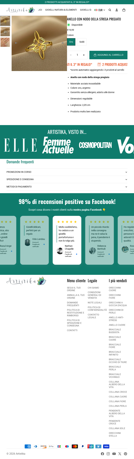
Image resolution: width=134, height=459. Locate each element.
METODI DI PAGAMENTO (19, 186)
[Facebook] (102, 454)
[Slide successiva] (63, 43)
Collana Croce (118, 392)
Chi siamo (93, 287)
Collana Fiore (117, 401)
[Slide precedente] (15, 43)
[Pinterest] (125, 454)
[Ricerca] (109, 10)
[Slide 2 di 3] (5, 31)
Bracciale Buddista (115, 331)
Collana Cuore (118, 396)
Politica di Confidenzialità (97, 308)
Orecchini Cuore (115, 289)
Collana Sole (117, 428)
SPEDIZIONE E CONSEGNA (20, 179)
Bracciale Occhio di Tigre (118, 360)
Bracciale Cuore (115, 338)
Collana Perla (118, 406)
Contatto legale (93, 316)
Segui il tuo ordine (74, 289)
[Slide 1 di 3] (5, 20)
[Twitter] (120, 454)
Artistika (20, 453)
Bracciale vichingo (115, 375)
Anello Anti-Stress (116, 319)
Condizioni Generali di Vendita (94, 295)
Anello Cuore (117, 325)
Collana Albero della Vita (117, 384)
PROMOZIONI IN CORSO (19, 172)
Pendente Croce (114, 422)
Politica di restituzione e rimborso (75, 313)
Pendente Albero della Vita (117, 413)
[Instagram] (108, 454)
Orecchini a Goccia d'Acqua (118, 304)
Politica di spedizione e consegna (74, 323)
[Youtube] (114, 454)
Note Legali (95, 302)
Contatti (72, 330)
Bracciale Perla (115, 368)
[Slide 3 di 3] (5, 42)
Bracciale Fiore (115, 346)
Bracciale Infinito (115, 353)
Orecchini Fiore (115, 296)
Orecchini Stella (115, 434)
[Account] (116, 10)
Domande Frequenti (73, 304)
